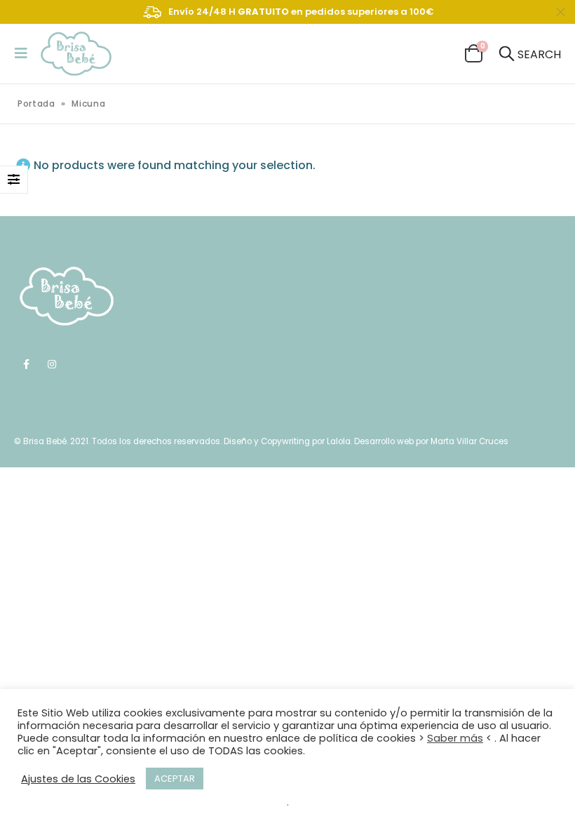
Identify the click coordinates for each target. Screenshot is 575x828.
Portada (36, 103)
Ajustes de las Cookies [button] (78, 779)
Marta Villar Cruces (469, 441)
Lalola (339, 441)
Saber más (455, 738)
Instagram (51, 364)
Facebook (25, 364)
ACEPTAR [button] (174, 778)
